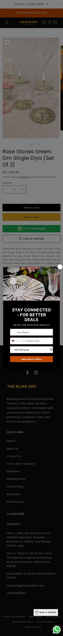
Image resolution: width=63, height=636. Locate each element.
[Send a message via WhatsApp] (56, 629)
